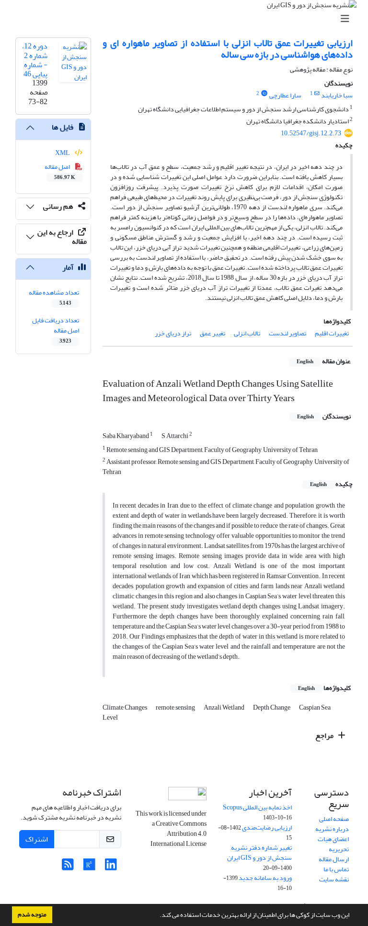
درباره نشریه (332, 828)
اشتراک (36, 839)
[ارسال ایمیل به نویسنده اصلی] (317, 93)
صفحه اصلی (334, 818)
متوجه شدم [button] (32, 914)
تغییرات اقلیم (332, 333)
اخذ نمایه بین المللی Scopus (257, 807)
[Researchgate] (89, 867)
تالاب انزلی (247, 333)
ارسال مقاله (334, 859)
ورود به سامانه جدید (265, 877)
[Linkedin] (111, 867)
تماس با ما (336, 869)
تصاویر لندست (287, 333)
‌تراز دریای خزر (173, 333)
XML (63, 152)
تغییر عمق (212, 333)
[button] (157, 915)
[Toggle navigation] (186, 19)
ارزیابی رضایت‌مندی (267, 827)
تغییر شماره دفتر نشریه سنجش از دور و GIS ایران (259, 852)
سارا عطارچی (285, 95)
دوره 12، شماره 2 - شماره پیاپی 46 (34, 60)
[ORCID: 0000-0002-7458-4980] (264, 93)
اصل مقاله (60, 171)
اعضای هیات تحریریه (333, 843)
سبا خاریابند (337, 95)
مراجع (325, 735)
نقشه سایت (334, 879)
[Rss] (68, 867)
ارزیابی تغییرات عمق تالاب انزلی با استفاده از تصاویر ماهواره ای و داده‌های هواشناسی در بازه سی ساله (228, 49)
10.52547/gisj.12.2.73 (311, 133)
